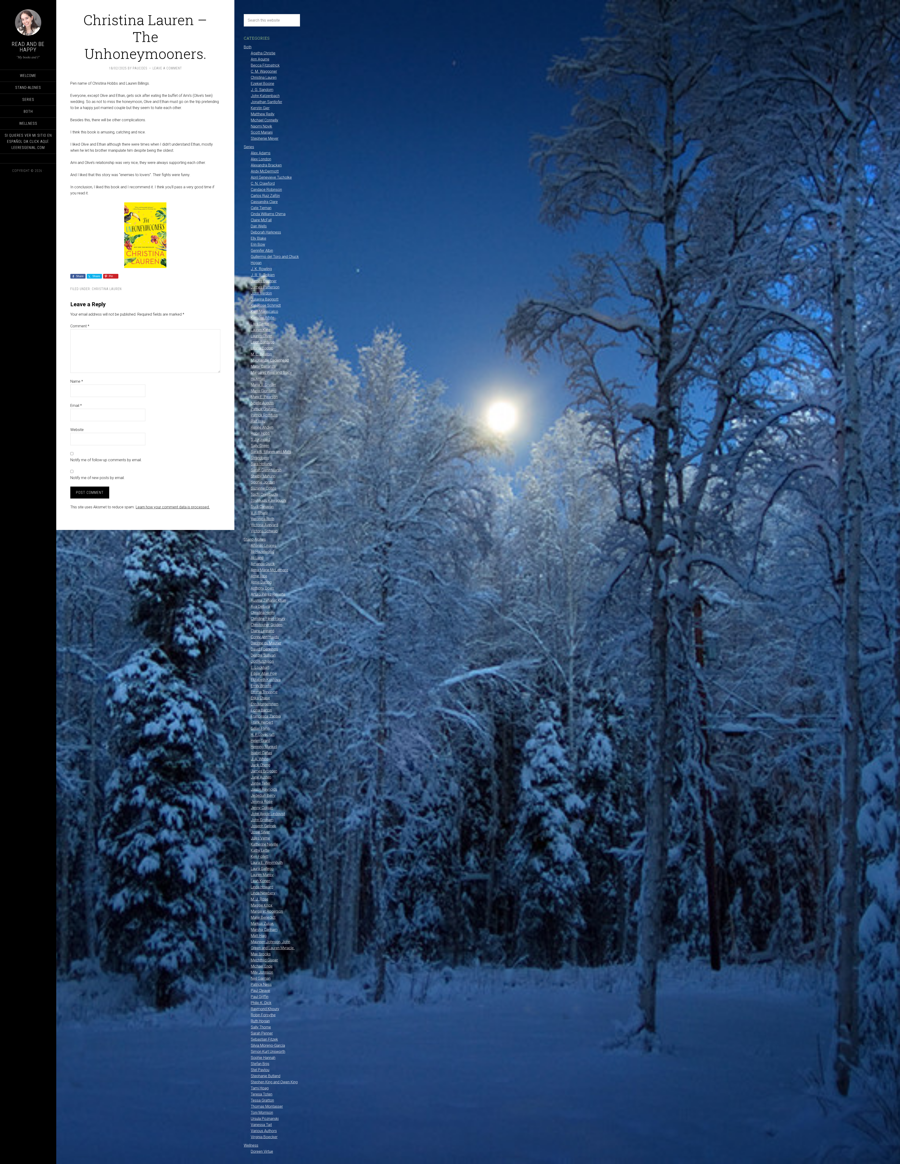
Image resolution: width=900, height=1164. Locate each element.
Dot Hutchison (262, 661)
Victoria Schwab (264, 531)
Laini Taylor (260, 323)
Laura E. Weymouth (267, 862)
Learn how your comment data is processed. (173, 507)
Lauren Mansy (262, 875)
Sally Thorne (261, 1027)
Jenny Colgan (262, 807)
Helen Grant (260, 740)
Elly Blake (258, 238)
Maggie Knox (261, 905)
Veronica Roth (262, 519)
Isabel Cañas (261, 753)
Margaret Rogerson (267, 911)
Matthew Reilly (262, 114)
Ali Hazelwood (262, 551)
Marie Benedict (263, 917)
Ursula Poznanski (265, 1118)
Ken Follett (259, 856)
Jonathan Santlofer (266, 102)
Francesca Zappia (266, 716)
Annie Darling (261, 582)
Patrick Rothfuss (264, 415)
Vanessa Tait (261, 1124)
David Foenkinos (264, 649)
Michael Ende (262, 966)
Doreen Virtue (262, 1151)
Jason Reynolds (264, 789)
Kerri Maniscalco (264, 311)
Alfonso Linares (263, 545)
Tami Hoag (260, 1088)
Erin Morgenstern (264, 704)
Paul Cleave (260, 990)
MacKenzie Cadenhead (270, 360)
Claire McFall (261, 220)
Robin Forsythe (263, 1015)
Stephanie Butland (265, 1076)
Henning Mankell (264, 747)
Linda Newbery (263, 893)
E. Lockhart (260, 667)
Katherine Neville (264, 844)
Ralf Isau (258, 421)
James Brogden (264, 771)
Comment (79, 326)
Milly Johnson (262, 972)
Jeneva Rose (262, 801)
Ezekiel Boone (262, 83)
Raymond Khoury (265, 1009)
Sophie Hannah (263, 1057)
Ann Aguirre (260, 59)
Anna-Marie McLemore (269, 570)
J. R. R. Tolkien (263, 275)
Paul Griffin (259, 996)
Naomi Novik (261, 126)
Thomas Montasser (267, 1106)
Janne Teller (260, 783)
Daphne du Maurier (266, 643)
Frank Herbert (262, 722)
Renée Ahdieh (262, 427)
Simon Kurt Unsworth (268, 1051)
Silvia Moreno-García (268, 1045)
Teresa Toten (261, 1094)
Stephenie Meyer (264, 138)
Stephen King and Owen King (274, 1082)
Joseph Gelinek (263, 826)
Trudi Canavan (262, 506)
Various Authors (264, 1131)
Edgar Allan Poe (264, 673)
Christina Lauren (107, 289)
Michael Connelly (264, 120)
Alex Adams (260, 153)
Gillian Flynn (260, 728)
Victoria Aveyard (264, 525)
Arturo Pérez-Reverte (268, 594)
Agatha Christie (263, 53)
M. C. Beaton (261, 354)
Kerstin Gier (260, 108)
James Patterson (265, 287)
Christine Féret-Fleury (268, 618)
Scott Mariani (262, 132)
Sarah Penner (262, 1033)
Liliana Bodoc (262, 348)
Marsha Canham (264, 929)
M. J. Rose (259, 899)
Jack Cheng (260, 765)
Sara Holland (261, 464)
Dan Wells (259, 226)
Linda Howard (262, 887)
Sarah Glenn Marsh (266, 470)
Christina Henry (263, 612)
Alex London (261, 159)
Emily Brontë (261, 686)
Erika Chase (260, 698)
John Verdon (261, 293)
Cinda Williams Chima (268, 214)
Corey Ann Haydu (265, 637)
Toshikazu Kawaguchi (268, 500)
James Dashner (264, 281)
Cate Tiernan (261, 208)
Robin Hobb (260, 433)
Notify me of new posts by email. (97, 478)
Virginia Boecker (264, 1137)
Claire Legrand (262, 631)
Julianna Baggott (264, 299)
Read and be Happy (28, 47)
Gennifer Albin (262, 250)
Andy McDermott (265, 171)
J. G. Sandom (262, 89)
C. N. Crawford (263, 183)
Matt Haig (258, 935)
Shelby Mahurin (263, 476)
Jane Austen (261, 777)
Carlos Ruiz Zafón (265, 195)
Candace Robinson (266, 189)
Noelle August (262, 403)
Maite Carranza (263, 366)
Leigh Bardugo (262, 342)
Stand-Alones (255, 539)
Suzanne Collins (263, 488)
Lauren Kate (260, 330)
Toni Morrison (262, 1112)
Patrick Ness (261, 984)
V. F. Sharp (259, 512)
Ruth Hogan (260, 1021)
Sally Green (260, 445)
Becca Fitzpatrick (265, 65)
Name (76, 381)
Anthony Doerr (262, 588)
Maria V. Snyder (263, 384)
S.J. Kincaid (260, 439)
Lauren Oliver (261, 336)
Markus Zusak (262, 923)
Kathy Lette (260, 850)
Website (77, 429)
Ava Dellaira (260, 606)
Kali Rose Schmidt (266, 305)
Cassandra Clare (264, 202)
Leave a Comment (167, 68)
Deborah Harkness (266, 232)
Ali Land (257, 558)
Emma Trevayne (264, 692)
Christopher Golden (266, 625)
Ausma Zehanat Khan (268, 600)
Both (247, 47)
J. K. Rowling (261, 269)
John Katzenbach (265, 96)
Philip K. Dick (261, 1003)
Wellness (251, 1145)
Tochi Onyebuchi (264, 494)
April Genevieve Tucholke (271, 177)
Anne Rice (259, 576)
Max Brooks (261, 954)
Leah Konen (260, 881)
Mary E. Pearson (264, 397)
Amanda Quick (263, 564)
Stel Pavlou (260, 1070)
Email (76, 405)
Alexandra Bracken (266, 165)
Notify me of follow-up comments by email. (106, 460)
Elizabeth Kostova (266, 679)
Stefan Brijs (260, 1064)
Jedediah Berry (263, 795)
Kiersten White (262, 317)
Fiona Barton (261, 710)
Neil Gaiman (260, 978)
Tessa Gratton (262, 1100)
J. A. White (259, 759)
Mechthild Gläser (264, 960)
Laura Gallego (262, 868)
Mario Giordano (263, 391)
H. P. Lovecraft (262, 734)
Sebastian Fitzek (264, 1039)
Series (249, 147)
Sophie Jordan (263, 482)
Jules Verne (260, 838)
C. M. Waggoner (264, 71)
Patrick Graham (263, 409)
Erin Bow (258, 244)
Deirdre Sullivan (263, 655)
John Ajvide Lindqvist (268, 814)
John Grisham (262, 820)
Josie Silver (260, 832)
